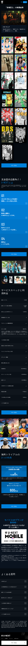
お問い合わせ (16, 638)
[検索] (21, 2)
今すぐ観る (14, 165)
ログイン (25, 2)
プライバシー (11, 638)
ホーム (2, 638)
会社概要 (6, 638)
